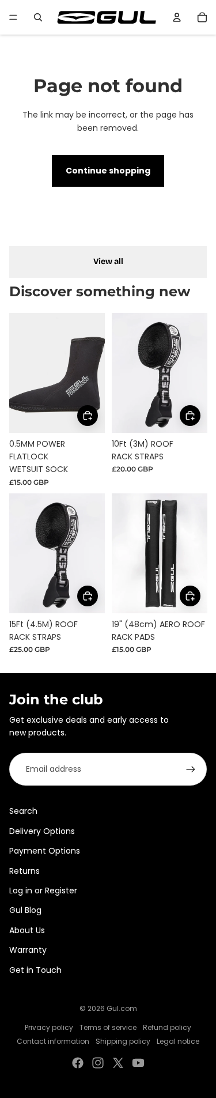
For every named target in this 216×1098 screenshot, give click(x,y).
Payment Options (44, 850)
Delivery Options (42, 831)
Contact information (53, 1041)
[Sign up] (191, 769)
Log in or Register (43, 890)
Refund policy (167, 1027)
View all (108, 261)
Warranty (28, 950)
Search (23, 811)
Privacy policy (49, 1027)
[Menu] (13, 17)
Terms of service (108, 1027)
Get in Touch (35, 970)
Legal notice (178, 1041)
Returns (24, 871)
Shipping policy (123, 1041)
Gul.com (122, 1008)
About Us (27, 930)
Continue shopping (108, 170)
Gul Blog (25, 910)
